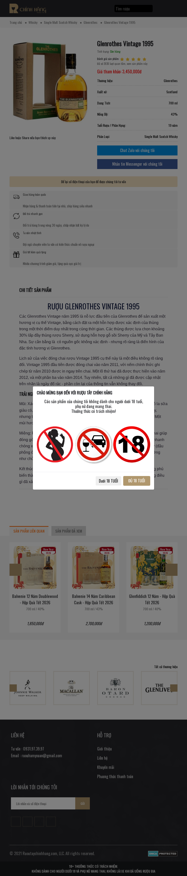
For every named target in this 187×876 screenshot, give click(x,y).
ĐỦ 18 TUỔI (136, 481)
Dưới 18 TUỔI (108, 481)
